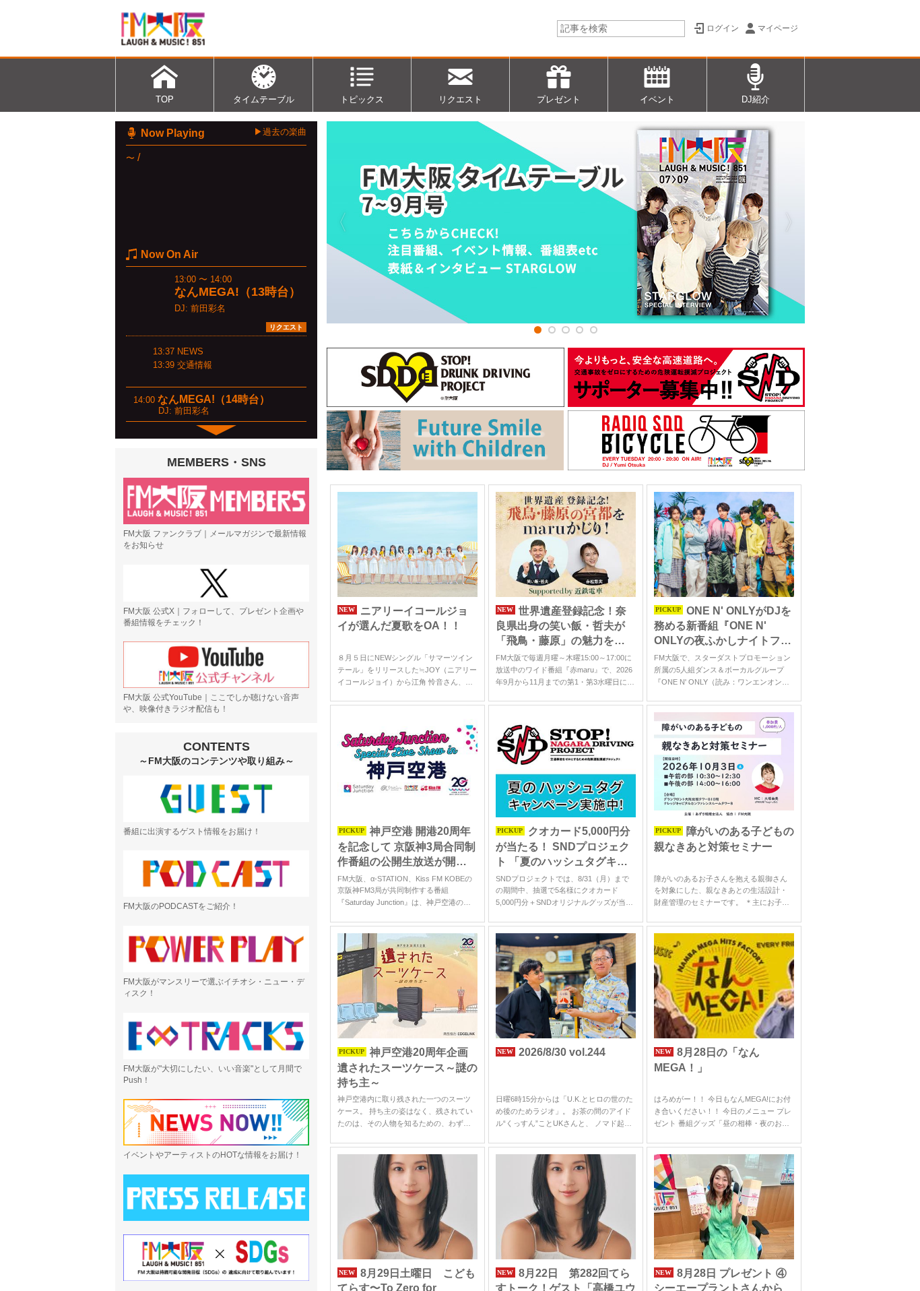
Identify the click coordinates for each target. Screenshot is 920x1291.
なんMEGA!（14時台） (214, 399)
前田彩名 (208, 308)
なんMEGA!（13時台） (237, 291)
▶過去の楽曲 (280, 132)
